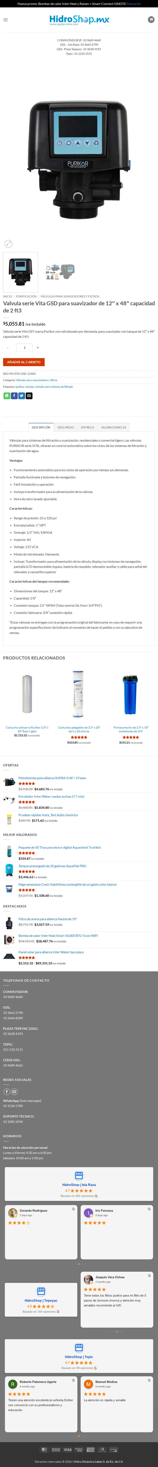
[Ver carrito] (151, 19)
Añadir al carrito (24, 362)
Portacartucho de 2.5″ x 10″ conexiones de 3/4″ (131, 729)
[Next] (146, 160)
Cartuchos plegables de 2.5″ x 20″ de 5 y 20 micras (79, 729)
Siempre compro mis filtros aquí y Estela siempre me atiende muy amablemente (111, 1298)
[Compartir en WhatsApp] (6, 395)
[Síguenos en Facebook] (6, 1091)
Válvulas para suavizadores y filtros (70, 296)
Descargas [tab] (66, 427)
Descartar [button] (134, 4)
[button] (5, 20)
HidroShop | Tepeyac (41, 1300)
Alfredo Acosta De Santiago (39, 1209)
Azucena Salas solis (34, 1382)
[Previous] (11, 160)
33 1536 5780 (13, 1106)
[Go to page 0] (72, 1264)
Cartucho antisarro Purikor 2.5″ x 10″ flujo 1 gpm (27, 729)
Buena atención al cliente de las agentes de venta (113, 1230)
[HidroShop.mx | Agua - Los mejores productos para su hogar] (79, 20)
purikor (20, 386)
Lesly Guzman (105, 1277)
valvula (29, 386)
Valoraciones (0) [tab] (113, 427)
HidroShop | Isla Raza (79, 1185)
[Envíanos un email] (14, 1091)
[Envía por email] (29, 395)
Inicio (7, 296)
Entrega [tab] (87, 427)
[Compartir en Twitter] (21, 395)
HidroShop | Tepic (79, 1357)
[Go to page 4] (85, 1264)
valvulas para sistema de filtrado (54, 386)
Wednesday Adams (109, 1382)
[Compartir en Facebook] (14, 395)
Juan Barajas (104, 1209)
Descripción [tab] (41, 427)
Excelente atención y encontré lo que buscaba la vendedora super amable (40, 1230)
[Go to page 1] (76, 1264)
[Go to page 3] (82, 1264)
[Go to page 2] (79, 1264)
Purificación (26, 296)
